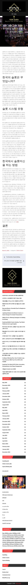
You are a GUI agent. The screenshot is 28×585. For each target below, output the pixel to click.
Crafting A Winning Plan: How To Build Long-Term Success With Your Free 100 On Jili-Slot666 (13, 360)
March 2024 (5, 413)
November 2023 (6, 424)
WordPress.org (6, 577)
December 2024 (6, 396)
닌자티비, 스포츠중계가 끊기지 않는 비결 (11, 298)
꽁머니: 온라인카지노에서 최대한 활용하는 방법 (13, 338)
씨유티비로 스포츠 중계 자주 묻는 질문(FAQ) (12, 295)
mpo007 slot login (6, 523)
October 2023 (5, 427)
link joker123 (5, 471)
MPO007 (4, 497)
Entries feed (5, 572)
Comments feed (6, 574)
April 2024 (4, 410)
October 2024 (5, 399)
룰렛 (17, 221)
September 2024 (6, 402)
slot (3, 500)
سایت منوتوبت (5, 511)
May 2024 (4, 407)
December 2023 (6, 421)
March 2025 (5, 388)
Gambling (4, 461)
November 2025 (6, 385)
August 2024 (5, 404)
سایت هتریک (5, 509)
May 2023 (4, 438)
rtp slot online (5, 492)
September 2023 (6, 429)
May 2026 (4, 382)
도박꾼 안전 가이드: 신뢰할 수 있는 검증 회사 (12, 335)
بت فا (3, 514)
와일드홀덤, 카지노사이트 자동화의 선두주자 (12, 301)
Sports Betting (6, 466)
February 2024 (6, 415)
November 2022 (6, 452)
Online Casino (19, 250)
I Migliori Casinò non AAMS (9, 369)
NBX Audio (14, 8)
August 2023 (5, 432)
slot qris (4, 503)
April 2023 (4, 441)
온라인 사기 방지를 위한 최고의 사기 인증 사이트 (13, 346)
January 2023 (5, 449)
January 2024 (5, 418)
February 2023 (6, 446)
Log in (4, 569)
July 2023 (4, 435)
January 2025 (5, 393)
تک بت (3, 517)
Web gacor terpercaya (7, 494)
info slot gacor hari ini (7, 520)
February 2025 (6, 390)
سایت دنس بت (5, 506)
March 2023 (5, 443)
